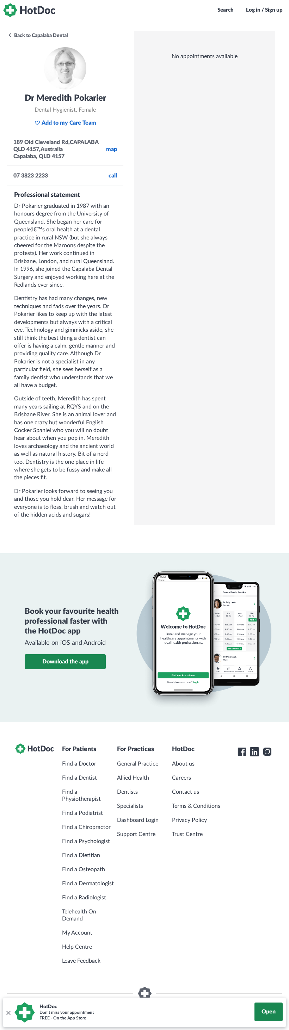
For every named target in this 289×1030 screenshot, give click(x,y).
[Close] (8, 1012)
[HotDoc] (29, 10)
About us (183, 764)
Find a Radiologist (84, 897)
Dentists (127, 792)
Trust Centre (187, 834)
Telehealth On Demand (79, 915)
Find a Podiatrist (82, 813)
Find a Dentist (79, 778)
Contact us (185, 792)
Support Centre (136, 834)
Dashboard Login (138, 820)
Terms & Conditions (196, 806)
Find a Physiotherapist (81, 795)
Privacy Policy (189, 820)
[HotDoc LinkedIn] (254, 751)
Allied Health (133, 778)
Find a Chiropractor (86, 827)
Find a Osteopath (83, 869)
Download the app (65, 661)
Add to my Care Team (69, 123)
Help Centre (77, 947)
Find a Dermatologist (88, 883)
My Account (77, 933)
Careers (181, 778)
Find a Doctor (79, 764)
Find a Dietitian (81, 855)
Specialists (130, 806)
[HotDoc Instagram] (267, 751)
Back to (40, 35)
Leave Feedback (81, 961)
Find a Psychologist (86, 841)
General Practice (137, 764)
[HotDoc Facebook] (241, 751)
